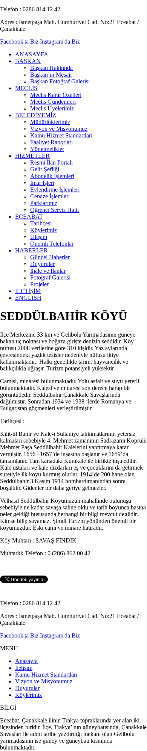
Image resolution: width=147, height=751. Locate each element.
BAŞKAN (28, 61)
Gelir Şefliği (44, 169)
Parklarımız (43, 203)
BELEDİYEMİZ (35, 115)
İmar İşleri (42, 183)
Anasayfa (26, 661)
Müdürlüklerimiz (50, 122)
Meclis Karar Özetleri (55, 95)
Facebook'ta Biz (19, 41)
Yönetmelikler (47, 149)
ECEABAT (29, 216)
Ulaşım (38, 237)
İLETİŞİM (28, 291)
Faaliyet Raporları (51, 142)
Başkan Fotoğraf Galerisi (60, 81)
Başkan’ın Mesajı (51, 74)
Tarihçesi (41, 223)
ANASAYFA (31, 54)
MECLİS (26, 88)
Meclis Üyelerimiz (52, 108)
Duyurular (42, 264)
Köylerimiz (43, 230)
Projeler (39, 284)
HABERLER (31, 250)
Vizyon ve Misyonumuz (58, 128)
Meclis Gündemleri (53, 101)
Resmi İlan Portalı (51, 162)
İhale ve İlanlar (48, 270)
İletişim (23, 668)
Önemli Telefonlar (52, 243)
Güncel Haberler (50, 257)
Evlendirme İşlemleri (55, 189)
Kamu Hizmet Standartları (61, 135)
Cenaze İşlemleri (50, 196)
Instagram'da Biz (60, 41)
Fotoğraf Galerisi (50, 277)
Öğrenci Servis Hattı (54, 210)
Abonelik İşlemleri (52, 176)
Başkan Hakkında (51, 68)
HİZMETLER (32, 156)
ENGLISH (28, 298)
